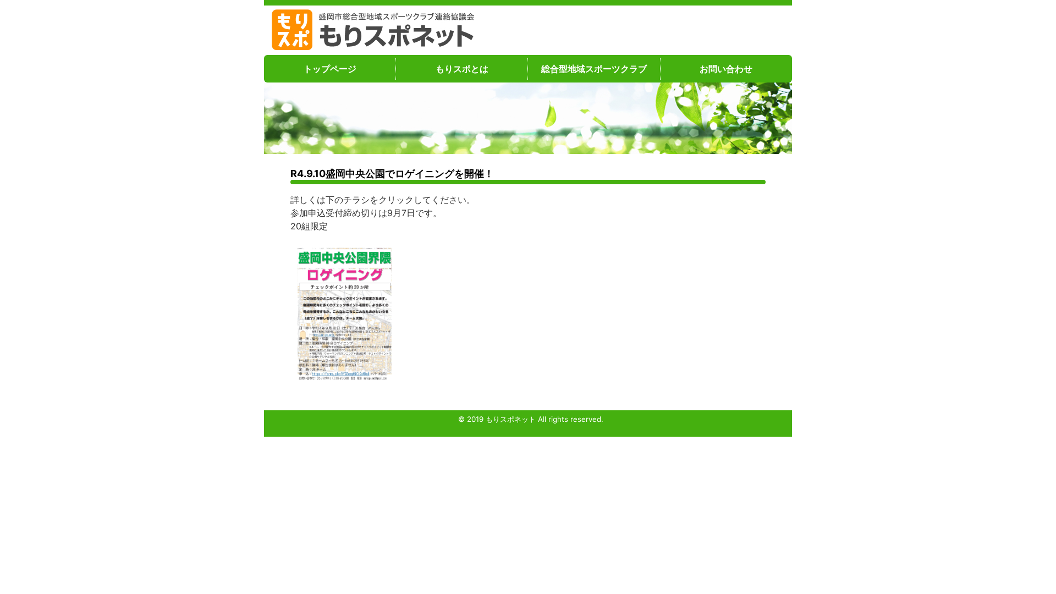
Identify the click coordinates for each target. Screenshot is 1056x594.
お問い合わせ (726, 69)
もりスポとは (462, 69)
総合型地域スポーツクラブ (594, 69)
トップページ (330, 69)
